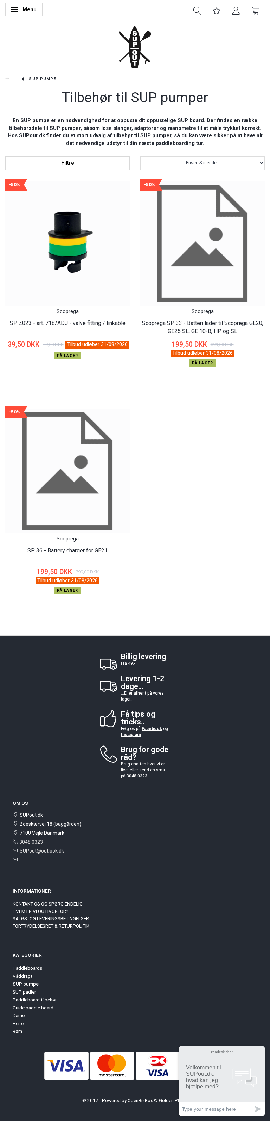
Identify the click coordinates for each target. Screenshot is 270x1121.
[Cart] (255, 10)
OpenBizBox (140, 1100)
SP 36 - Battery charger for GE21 (67, 550)
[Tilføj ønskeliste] (11, 377)
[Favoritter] (216, 10)
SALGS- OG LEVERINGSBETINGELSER (51, 918)
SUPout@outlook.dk (42, 851)
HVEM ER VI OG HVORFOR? (41, 911)
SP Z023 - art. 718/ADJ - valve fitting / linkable (68, 323)
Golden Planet (173, 1100)
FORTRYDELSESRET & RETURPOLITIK (51, 926)
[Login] (236, 10)
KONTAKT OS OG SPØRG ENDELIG (48, 904)
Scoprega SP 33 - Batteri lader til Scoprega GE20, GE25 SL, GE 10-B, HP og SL (202, 327)
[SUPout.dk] (135, 46)
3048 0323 (31, 842)
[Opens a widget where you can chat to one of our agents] (222, 1081)
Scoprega (68, 311)
